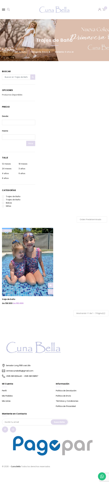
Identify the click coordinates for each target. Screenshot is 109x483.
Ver (50, 285)
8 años (63, 52)
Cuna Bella (16, 466)
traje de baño (8, 299)
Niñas (8, 206)
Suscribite (59, 422)
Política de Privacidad (66, 406)
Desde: (5, 116)
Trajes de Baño (13, 196)
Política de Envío (63, 395)
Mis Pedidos (7, 395)
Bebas (39, 52)
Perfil (4, 390)
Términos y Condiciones (67, 401)
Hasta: (5, 131)
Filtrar (30, 143)
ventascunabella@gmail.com (19, 370)
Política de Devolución (66, 390)
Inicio (5, 52)
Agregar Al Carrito (50, 291)
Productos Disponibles (12, 94)
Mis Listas (6, 401)
